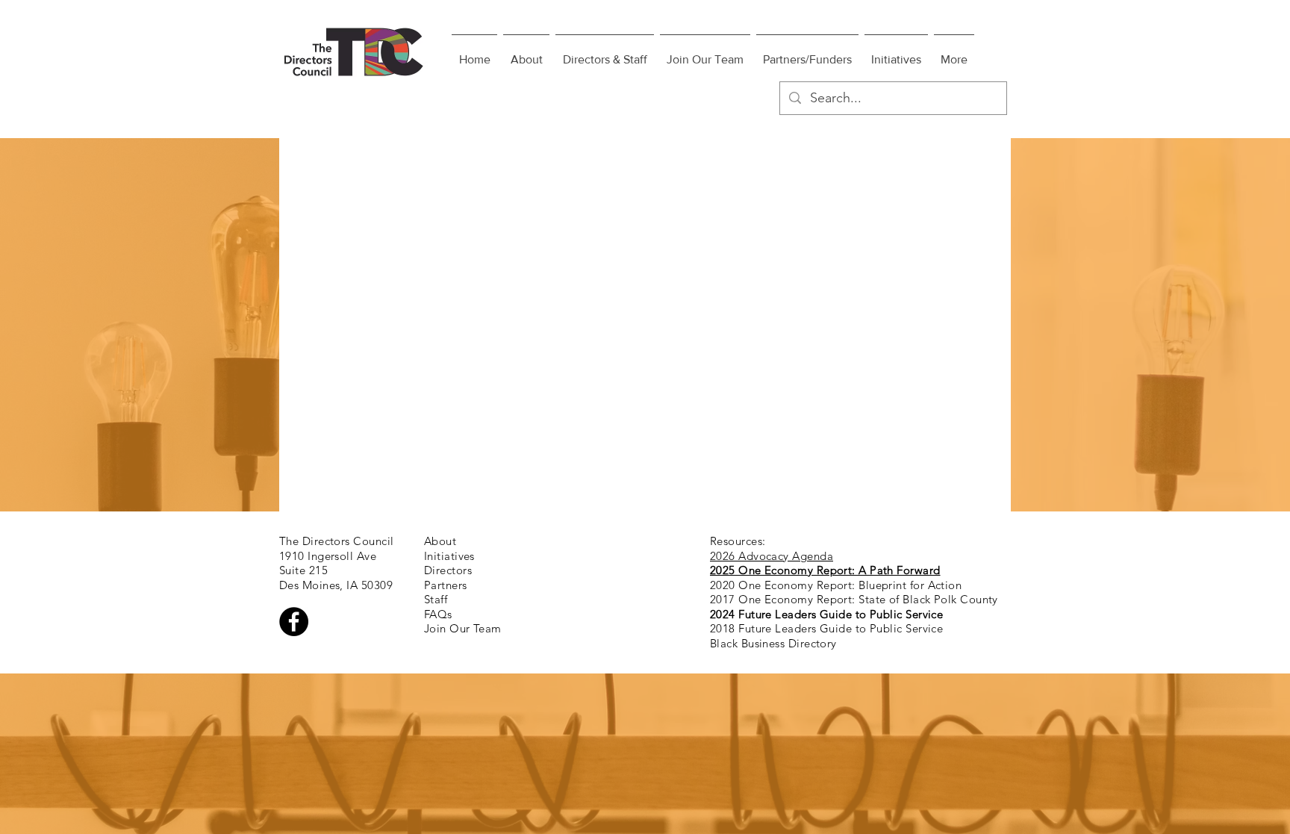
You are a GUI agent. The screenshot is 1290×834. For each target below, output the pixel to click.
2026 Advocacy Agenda (771, 556)
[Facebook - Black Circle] (293, 621)
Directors (448, 570)
